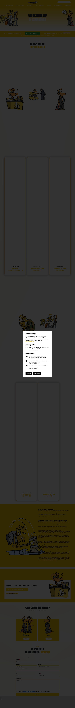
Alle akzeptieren (37, 373)
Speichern (29, 373)
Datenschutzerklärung (30, 341)
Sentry (27, 365)
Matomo (27, 356)
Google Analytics (27, 361)
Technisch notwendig (27, 347)
